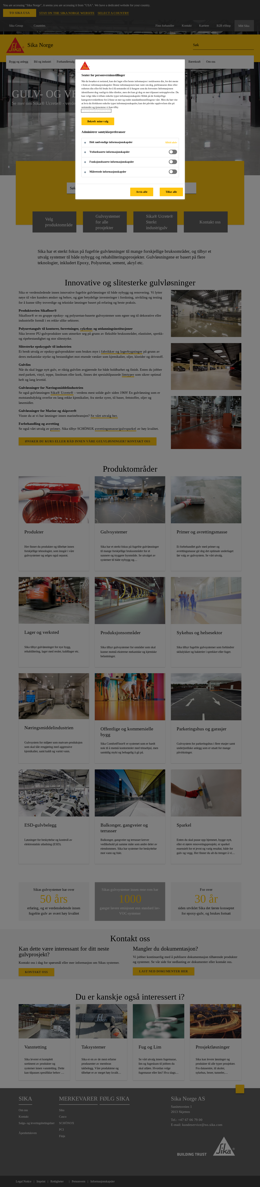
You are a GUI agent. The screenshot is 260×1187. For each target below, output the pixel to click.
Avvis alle (141, 191)
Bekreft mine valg (97, 121)
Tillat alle (171, 191)
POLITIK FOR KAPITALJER (96, 110)
